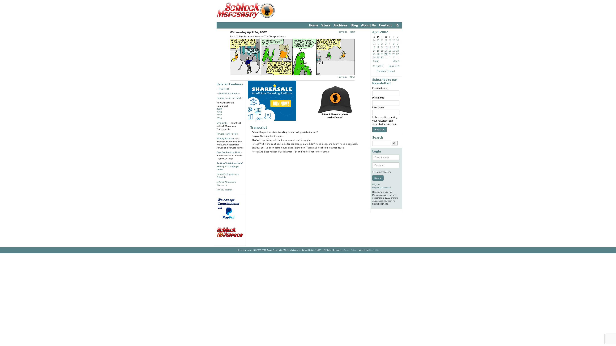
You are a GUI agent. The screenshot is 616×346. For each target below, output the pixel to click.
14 (374, 50)
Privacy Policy (350, 250)
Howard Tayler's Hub (227, 134)
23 (382, 54)
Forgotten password (381, 187)
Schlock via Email (228, 93)
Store (325, 25)
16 (382, 50)
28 (390, 40)
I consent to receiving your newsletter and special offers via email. (384, 120)
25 (378, 40)
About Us (368, 25)
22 (378, 54)
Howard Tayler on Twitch (229, 98)
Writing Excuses (225, 138)
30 (397, 40)
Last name (378, 107)
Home (313, 25)
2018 (219, 112)
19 (393, 50)
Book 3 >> (394, 66)
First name (378, 97)
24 (374, 40)
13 (397, 47)
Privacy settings (224, 190)
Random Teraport (386, 71)
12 (393, 47)
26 (382, 40)
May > (396, 61)
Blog (354, 25)
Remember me (383, 172)
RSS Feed (224, 89)
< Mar (375, 61)
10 (386, 47)
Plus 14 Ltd (374, 250)
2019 (219, 109)
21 (374, 54)
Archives (341, 25)
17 (386, 50)
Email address (380, 88)
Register (376, 184)
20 (397, 50)
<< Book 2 (377, 66)
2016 (219, 118)
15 (378, 50)
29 (393, 40)
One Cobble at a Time (228, 152)
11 (390, 47)
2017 (219, 115)
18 (390, 50)
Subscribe (379, 129)
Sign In (377, 178)
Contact (385, 25)
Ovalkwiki (222, 123)
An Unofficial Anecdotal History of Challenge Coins (230, 166)
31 (374, 43)
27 (386, 40)
